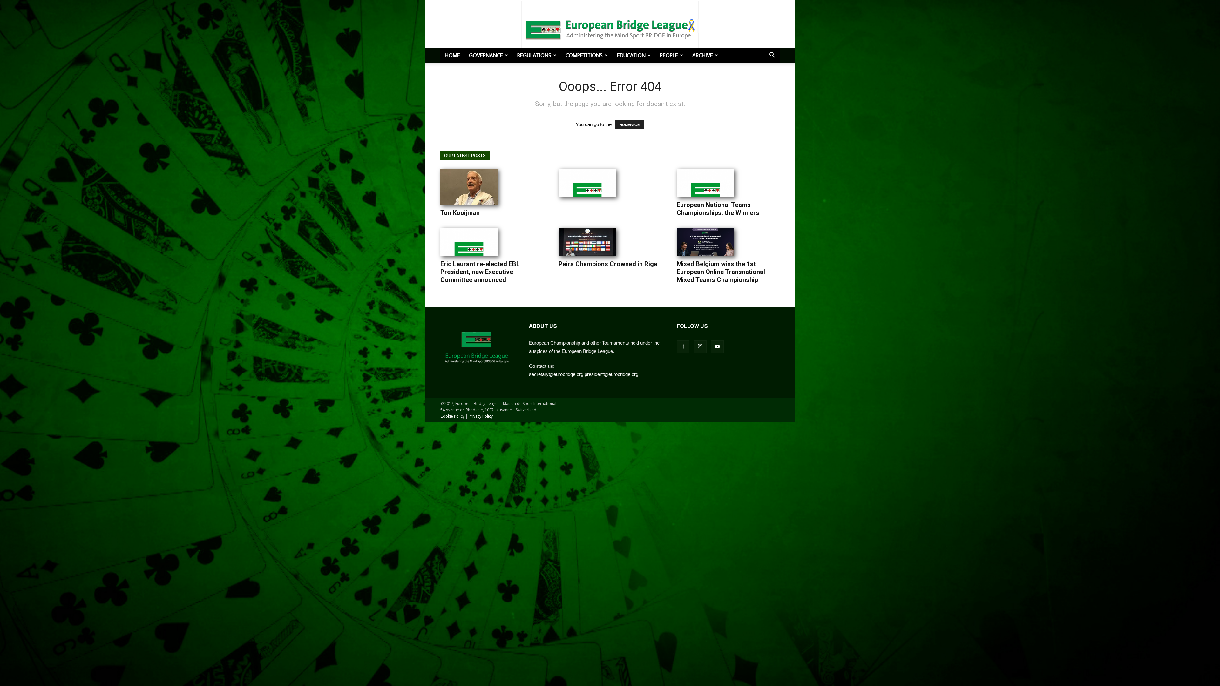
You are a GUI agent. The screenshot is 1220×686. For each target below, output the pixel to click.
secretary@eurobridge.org (556, 374)
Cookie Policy (452, 416)
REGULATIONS (534, 55)
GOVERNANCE (486, 55)
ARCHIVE (702, 55)
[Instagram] (700, 346)
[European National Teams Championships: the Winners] (705, 183)
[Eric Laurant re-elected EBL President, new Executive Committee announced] (469, 242)
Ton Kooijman (460, 213)
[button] (772, 55)
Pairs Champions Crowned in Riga (608, 264)
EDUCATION (631, 55)
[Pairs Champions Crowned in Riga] (587, 242)
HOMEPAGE (630, 125)
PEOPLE (669, 55)
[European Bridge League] (610, 28)
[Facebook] (683, 346)
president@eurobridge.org (611, 374)
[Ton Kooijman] (469, 187)
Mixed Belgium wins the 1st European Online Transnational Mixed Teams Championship (721, 272)
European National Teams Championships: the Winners (718, 209)
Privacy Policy (481, 416)
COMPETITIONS (584, 55)
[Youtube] (717, 346)
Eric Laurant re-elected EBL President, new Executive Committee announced (480, 272)
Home (452, 55)
